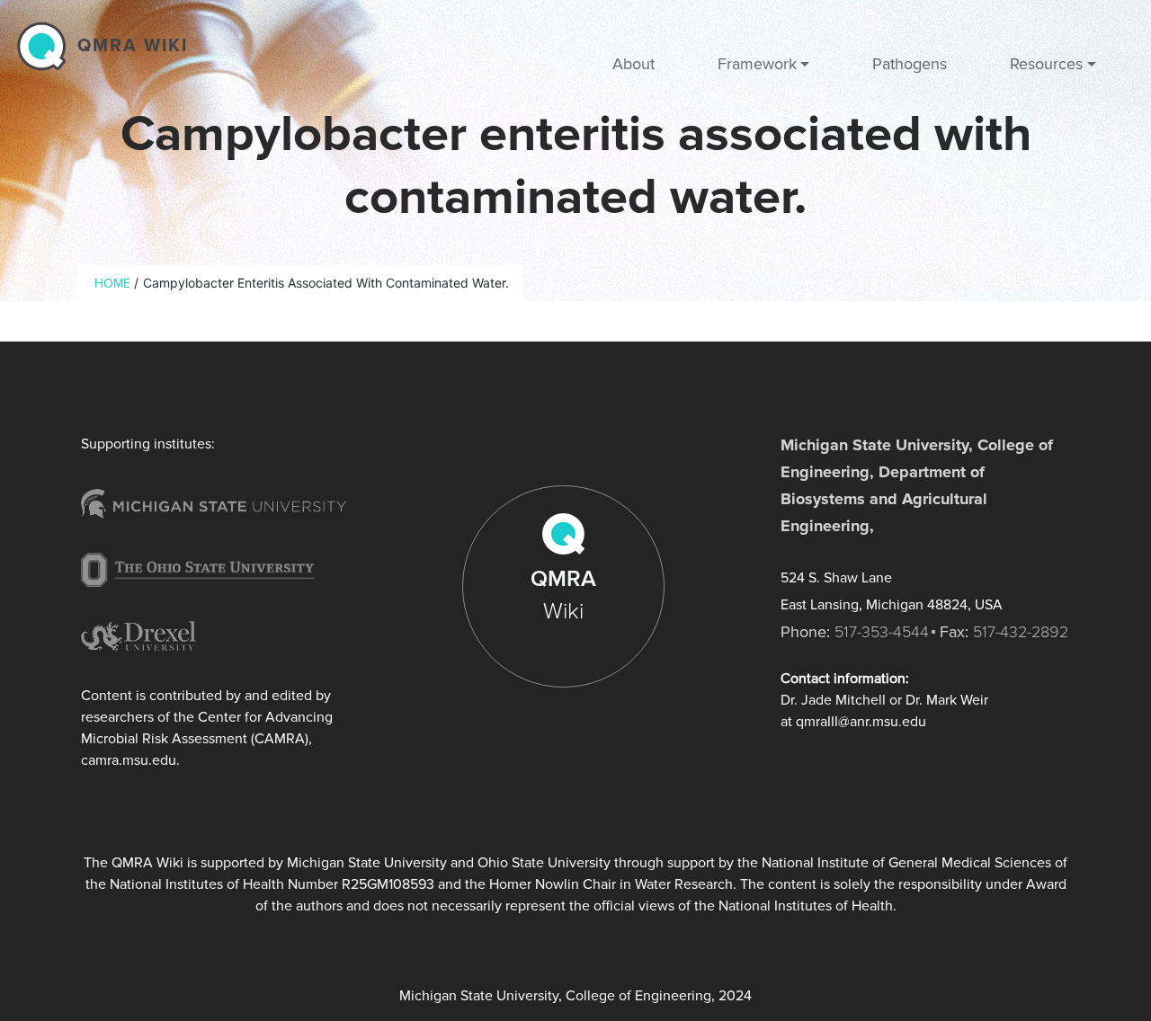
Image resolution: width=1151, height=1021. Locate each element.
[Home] (45, 46)
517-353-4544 (881, 632)
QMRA (563, 595)
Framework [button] (757, 64)
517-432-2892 (1020, 632)
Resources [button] (1046, 64)
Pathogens (909, 64)
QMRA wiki (132, 46)
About (633, 64)
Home (112, 283)
